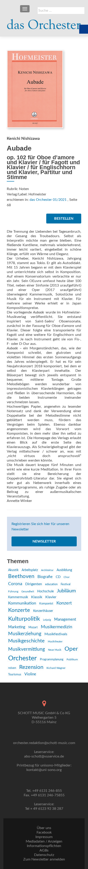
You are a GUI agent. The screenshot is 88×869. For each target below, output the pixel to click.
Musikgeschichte (26, 640)
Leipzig (47, 620)
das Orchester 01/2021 (48, 199)
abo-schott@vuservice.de (44, 756)
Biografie (45, 577)
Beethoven (21, 576)
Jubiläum (66, 590)
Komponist (46, 603)
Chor (66, 577)
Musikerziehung (24, 633)
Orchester (22, 658)
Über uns (44, 828)
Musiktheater (55, 641)
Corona (15, 584)
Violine (30, 674)
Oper (71, 649)
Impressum (44, 837)
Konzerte (19, 610)
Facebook (44, 832)
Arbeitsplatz (30, 570)
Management (65, 619)
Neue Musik (54, 650)
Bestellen (63, 218)
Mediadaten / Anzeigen (44, 841)
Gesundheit (27, 591)
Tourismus (14, 674)
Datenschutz (44, 855)
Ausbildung (64, 570)
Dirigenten (33, 584)
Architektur (47, 570)
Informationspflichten (44, 846)
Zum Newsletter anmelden (44, 859)
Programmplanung (51, 659)
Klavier (50, 597)
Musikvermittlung (26, 649)
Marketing (16, 627)
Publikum (72, 659)
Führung (13, 591)
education (51, 584)
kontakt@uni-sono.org (44, 770)
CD (58, 577)
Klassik (36, 597)
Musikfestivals (55, 634)
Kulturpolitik (24, 619)
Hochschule (45, 591)
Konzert (64, 603)
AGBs (44, 850)
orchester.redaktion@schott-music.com (44, 743)
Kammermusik (18, 597)
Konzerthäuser (43, 611)
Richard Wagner (55, 668)
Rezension (31, 667)
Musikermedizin (56, 627)
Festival (65, 584)
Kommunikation (22, 603)
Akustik (13, 570)
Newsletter (44, 541)
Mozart (33, 627)
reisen (12, 668)
